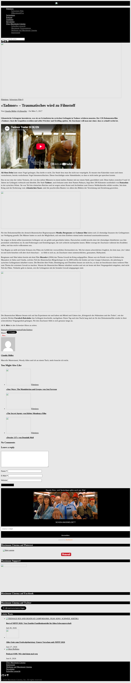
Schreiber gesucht (18, 26)
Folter (24, 330)
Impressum (15, 33)
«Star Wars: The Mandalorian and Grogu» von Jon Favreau (31, 389)
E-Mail (4, 476)
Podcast (9, 17)
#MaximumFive (17, 13)
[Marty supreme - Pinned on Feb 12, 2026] (8, 550)
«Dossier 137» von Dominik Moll (20, 437)
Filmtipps (10, 9)
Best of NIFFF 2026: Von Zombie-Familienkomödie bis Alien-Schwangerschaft (38, 623)
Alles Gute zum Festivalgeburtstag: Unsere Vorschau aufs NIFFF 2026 (35, 642)
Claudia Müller (11, 111)
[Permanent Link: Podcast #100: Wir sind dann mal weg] (12, 649)
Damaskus (5, 330)
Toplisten (9, 20)
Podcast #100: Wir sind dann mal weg (22, 654)
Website (4, 480)
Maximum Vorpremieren (21, 28)
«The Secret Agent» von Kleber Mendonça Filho (26, 413)
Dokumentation (15, 330)
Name (4, 471)
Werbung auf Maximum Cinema (24, 30)
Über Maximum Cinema (15, 24)
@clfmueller (22, 111)
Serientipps (10, 15)
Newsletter (10, 22)
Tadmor (29, 330)
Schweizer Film (17, 11)
